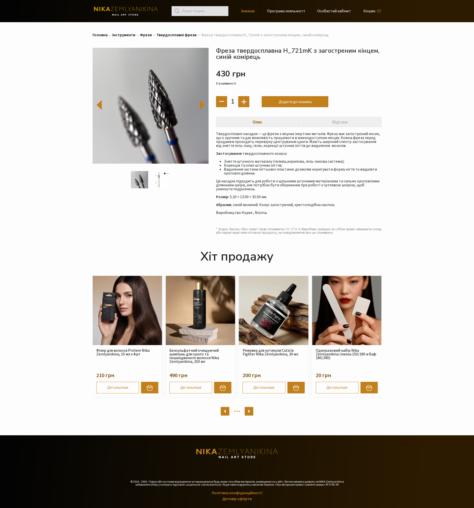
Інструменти (123, 35)
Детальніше (117, 387)
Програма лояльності (286, 11)
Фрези (146, 35)
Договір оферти (237, 499)
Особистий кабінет (334, 11)
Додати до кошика (295, 102)
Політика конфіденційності (237, 493)
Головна (100, 35)
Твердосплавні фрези (177, 35)
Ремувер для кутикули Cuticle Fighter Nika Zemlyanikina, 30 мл (270, 352)
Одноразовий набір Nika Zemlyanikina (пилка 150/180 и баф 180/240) (346, 354)
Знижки (248, 11)
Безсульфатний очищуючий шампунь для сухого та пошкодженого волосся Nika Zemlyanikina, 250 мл (194, 356)
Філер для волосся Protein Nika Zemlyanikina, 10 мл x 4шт (123, 352)
